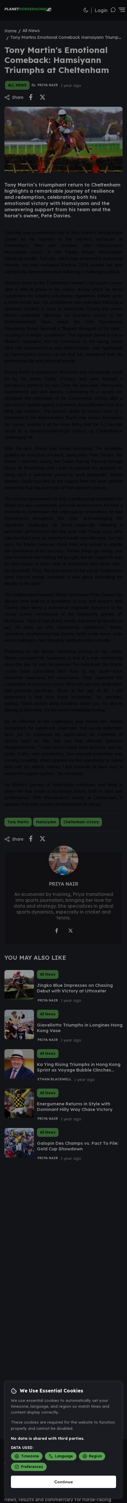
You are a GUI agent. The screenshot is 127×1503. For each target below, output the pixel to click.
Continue (63, 1481)
